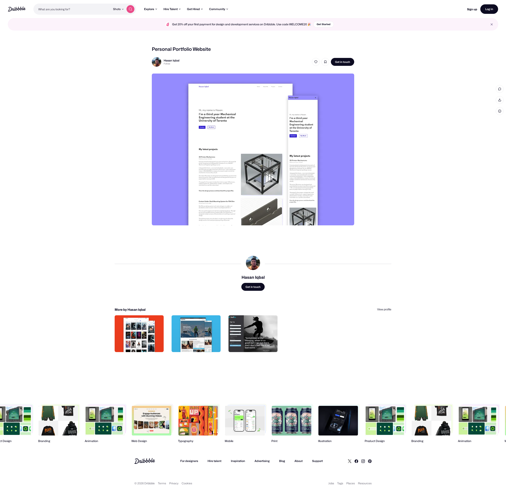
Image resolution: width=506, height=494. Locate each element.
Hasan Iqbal (171, 60)
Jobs (331, 483)
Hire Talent (170, 9)
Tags (340, 483)
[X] (349, 461)
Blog (282, 461)
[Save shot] (325, 62)
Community (217, 9)
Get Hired (193, 9)
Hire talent (214, 461)
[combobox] (72, 9)
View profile (384, 309)
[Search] (130, 9)
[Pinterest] (370, 461)
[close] (492, 24)
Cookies (187, 483)
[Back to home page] (16, 9)
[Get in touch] (140, 344)
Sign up (472, 9)
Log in (489, 9)
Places (350, 483)
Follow (167, 63)
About (299, 461)
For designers (189, 461)
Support (317, 461)
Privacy (173, 483)
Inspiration (238, 461)
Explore (149, 9)
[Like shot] (316, 62)
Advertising (262, 461)
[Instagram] (363, 461)
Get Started (323, 24)
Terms (162, 483)
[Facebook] (356, 461)
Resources (365, 483)
